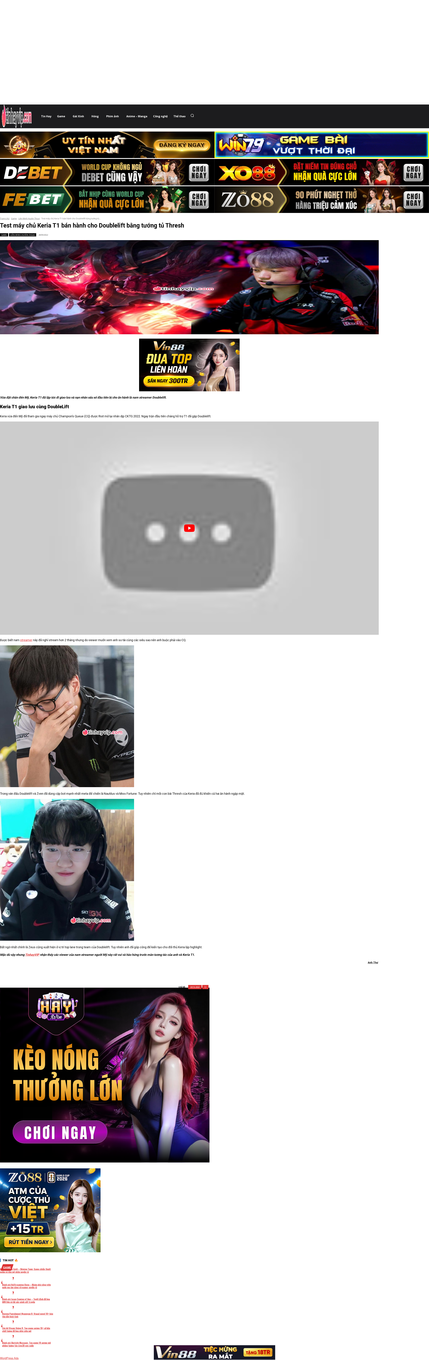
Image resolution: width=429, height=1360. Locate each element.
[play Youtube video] (189, 528)
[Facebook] (171, 971)
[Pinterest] (195, 971)
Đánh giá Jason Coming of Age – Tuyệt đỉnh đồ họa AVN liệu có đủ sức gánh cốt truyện (26, 1300)
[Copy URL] (219, 971)
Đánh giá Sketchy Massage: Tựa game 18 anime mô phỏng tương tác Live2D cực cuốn (26, 1344)
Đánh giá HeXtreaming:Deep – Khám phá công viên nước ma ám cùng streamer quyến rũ (26, 1286)
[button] (193, 115)
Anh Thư (373, 962)
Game (14, 218)
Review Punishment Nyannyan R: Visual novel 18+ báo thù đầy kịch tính (27, 1315)
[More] (232, 971)
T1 (205, 987)
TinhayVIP (32, 954)
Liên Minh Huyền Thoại (29, 218)
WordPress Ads (9, 1358)
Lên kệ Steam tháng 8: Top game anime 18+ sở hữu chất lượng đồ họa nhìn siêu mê (26, 1329)
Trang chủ (4, 218)
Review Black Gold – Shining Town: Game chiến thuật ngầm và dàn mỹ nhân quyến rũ (25, 1270)
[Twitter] (183, 971)
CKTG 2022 (195, 987)
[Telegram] (207, 971)
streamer (26, 640)
